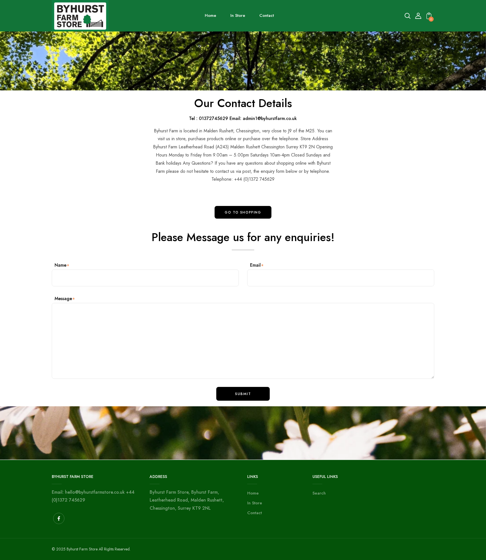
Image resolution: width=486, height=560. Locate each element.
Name (60, 265)
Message (63, 298)
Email (255, 265)
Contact (254, 513)
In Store (254, 503)
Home (253, 493)
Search (319, 493)
